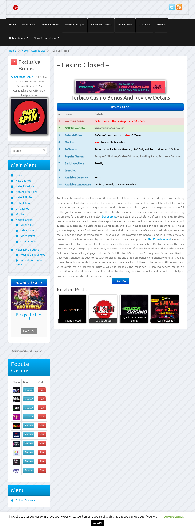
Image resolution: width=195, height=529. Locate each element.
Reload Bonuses (25, 500)
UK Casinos (145, 24)
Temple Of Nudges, (106, 156)
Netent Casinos (50, 24)
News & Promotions (45, 38)
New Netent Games (29, 282)
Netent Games (17, 38)
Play (42, 390)
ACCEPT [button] (97, 522)
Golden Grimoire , (129, 156)
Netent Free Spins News (29, 262)
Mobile (161, 24)
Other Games (28, 241)
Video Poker (27, 236)
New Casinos (29, 24)
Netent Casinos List (33, 50)
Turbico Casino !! (120, 107)
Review (29, 390)
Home (12, 24)
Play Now (120, 281)
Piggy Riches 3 (29, 316)
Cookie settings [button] (174, 516)
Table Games (28, 230)
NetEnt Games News (32, 254)
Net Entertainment (159, 239)
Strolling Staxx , (149, 156)
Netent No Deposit (101, 24)
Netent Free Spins (75, 24)
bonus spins (109, 216)
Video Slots (27, 224)
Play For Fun (29, 331)
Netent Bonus (125, 24)
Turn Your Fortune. (170, 156)
